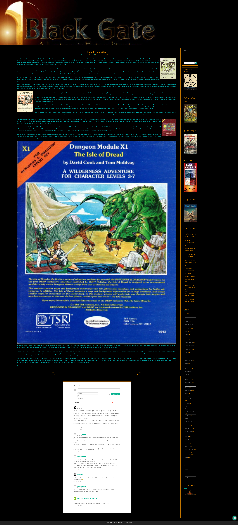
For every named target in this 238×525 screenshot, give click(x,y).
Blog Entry (21, 366)
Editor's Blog (188, 349)
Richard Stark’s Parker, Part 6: (190, 244)
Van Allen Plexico (188, 268)
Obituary (187, 396)
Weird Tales (187, 452)
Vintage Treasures (33, 366)
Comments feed (188, 475)
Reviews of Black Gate (189, 411)
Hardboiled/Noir (188, 371)
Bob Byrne (79, 434)
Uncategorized (188, 446)
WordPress (122, 522)
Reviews (186, 408)
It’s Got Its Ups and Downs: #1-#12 (190, 250)
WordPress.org (188, 477)
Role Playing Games (189, 421)
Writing (186, 457)
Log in (186, 469)
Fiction (186, 357)
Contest (186, 339)
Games (26, 366)
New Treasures (188, 390)
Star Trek (187, 436)
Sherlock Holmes (188, 431)
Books (186, 331)
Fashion (186, 355)
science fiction (188, 425)
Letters (186, 377)
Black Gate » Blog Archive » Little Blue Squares (87, 498)
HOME (185, 50)
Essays (186, 352)
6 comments (109, 54)
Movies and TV (188, 382)
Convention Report (189, 342)
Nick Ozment (80, 407)
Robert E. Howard (188, 418)
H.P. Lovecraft (188, 368)
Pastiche (187, 403)
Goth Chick (187, 366)
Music (186, 385)
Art (185, 313)
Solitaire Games (188, 434)
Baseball (187, 318)
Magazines (187, 379)
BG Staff (186, 321)
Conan (186, 337)
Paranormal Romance (189, 398)
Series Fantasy (188, 428)
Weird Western (188, 454)
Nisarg (130, 522)
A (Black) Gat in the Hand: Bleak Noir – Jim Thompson (190, 293)
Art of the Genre (188, 316)
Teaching (187, 439)
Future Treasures (188, 360)
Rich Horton (187, 415)
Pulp (186, 406)
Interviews (187, 374)
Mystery (186, 387)
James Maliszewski (99, 54)
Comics (186, 334)
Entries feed (187, 472)
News (186, 393)
